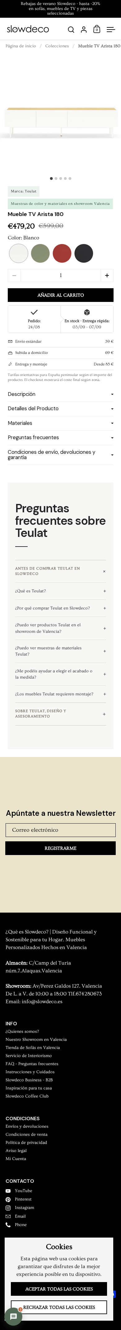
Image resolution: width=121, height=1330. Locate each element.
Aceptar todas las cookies (59, 1289)
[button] (18, 253)
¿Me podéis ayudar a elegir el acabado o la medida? (53, 674)
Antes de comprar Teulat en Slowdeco (47, 571)
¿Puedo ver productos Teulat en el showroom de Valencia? (48, 628)
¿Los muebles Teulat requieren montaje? (54, 694)
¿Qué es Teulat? (30, 591)
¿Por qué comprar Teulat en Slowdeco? (52, 608)
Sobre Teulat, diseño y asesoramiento (40, 713)
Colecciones (57, 46)
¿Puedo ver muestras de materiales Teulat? (48, 651)
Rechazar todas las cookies (59, 1307)
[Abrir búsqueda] (71, 29)
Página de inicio (21, 46)
